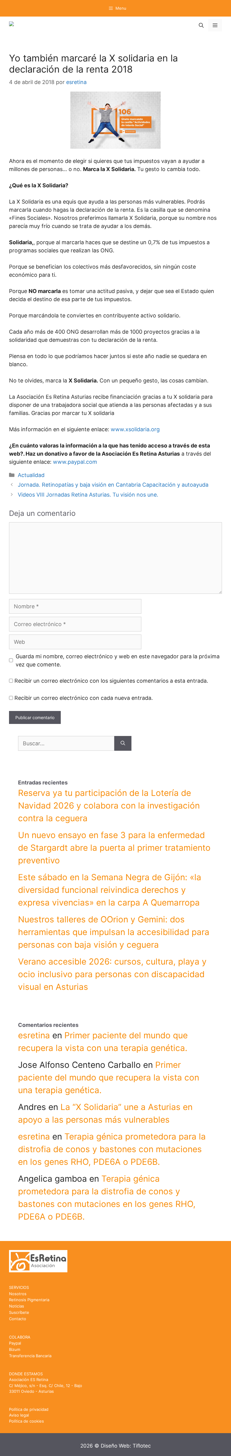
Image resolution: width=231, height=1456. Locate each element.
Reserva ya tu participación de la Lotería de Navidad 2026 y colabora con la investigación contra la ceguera (109, 805)
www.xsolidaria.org (135, 429)
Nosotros (17, 1293)
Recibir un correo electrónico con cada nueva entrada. (83, 698)
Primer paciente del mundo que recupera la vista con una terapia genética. (108, 1077)
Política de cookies (26, 1421)
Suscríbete (19, 1312)
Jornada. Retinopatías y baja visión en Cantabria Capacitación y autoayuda (113, 485)
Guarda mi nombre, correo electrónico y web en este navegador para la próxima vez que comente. (118, 660)
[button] (201, 25)
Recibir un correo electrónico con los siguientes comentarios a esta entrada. (111, 681)
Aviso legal (19, 1415)
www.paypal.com (75, 462)
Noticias (16, 1306)
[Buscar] (122, 743)
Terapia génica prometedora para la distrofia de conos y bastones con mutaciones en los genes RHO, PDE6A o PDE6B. (112, 1149)
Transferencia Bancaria (30, 1355)
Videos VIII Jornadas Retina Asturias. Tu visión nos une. (88, 494)
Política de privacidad (28, 1409)
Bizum (14, 1349)
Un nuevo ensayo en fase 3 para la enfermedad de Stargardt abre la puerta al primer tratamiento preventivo (114, 847)
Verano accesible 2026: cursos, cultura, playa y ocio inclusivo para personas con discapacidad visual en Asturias (112, 974)
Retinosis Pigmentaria (29, 1299)
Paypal (15, 1343)
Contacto (17, 1318)
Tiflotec (142, 1446)
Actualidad (31, 475)
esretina (34, 1035)
